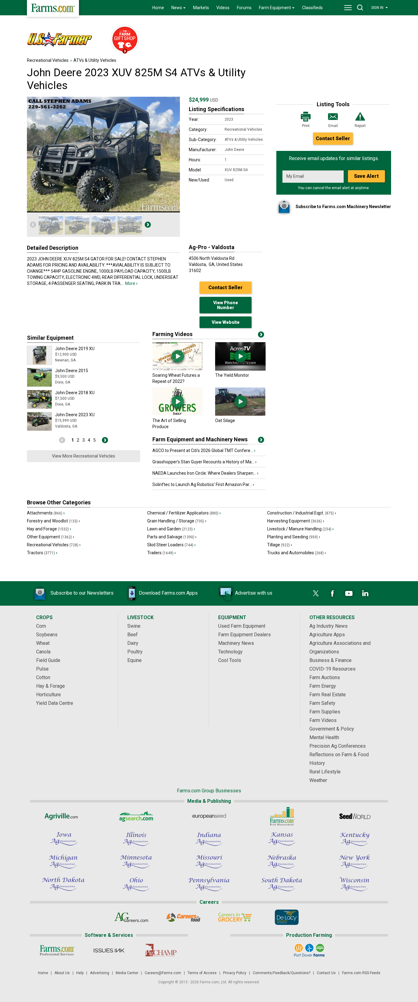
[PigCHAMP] (160, 950)
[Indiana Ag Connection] (209, 839)
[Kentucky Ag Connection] (354, 839)
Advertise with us (253, 593)
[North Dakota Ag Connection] (63, 884)
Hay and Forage (49, 528)
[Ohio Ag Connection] (136, 884)
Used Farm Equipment (241, 626)
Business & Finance (330, 660)
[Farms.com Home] (53, 8)
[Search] (360, 7)
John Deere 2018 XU (75, 392)
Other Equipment (50, 536)
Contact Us (326, 973)
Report (360, 126)
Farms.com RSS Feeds (361, 973)
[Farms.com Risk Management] (282, 816)
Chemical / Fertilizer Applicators (184, 512)
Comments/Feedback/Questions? (281, 973)
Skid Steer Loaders (171, 544)
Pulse (42, 669)
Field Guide (48, 660)
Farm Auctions (324, 677)
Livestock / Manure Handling (300, 528)
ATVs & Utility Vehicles (94, 60)
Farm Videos (323, 720)
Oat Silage (225, 420)
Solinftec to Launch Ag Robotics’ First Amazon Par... (203, 484)
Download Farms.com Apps (168, 593)
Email (333, 126)
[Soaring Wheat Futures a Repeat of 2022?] (177, 369)
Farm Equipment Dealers (244, 634)
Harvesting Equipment (295, 520)
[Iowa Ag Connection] (63, 839)
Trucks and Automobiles (296, 552)
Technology (230, 652)
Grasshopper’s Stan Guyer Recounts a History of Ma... (204, 461)
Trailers (161, 552)
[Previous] (33, 224)
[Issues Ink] (109, 950)
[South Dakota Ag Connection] (282, 884)
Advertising (99, 973)
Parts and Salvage (171, 536)
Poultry (135, 652)
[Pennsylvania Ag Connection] (209, 884)
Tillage (279, 544)
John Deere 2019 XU (75, 348)
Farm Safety (322, 703)
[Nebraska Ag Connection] (282, 861)
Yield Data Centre (54, 703)
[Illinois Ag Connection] (136, 839)
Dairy (132, 643)
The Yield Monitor (232, 375)
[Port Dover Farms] (309, 950)
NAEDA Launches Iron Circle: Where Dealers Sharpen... (205, 473)
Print (306, 126)
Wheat (43, 643)
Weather (318, 780)
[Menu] (348, 7)
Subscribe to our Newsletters (82, 593)
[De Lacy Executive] (286, 917)
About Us (62, 973)
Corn (41, 626)
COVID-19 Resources (332, 669)
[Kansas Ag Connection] (282, 839)
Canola (43, 652)
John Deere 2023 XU (75, 414)
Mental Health (324, 737)
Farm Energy (322, 686)
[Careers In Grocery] (235, 917)
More (131, 283)
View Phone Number (225, 305)
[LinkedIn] (365, 593)
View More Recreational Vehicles (83, 456)
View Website (226, 322)
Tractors (42, 552)
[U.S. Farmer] (65, 40)
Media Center (127, 973)
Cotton (43, 677)
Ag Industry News (328, 626)
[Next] (147, 224)
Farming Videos (172, 334)
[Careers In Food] (183, 917)
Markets (201, 7)
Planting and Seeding (293, 536)
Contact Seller (333, 138)
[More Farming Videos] (261, 335)
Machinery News (236, 643)
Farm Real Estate (327, 694)
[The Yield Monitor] (240, 369)
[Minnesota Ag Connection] (136, 861)
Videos (223, 7)
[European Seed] (209, 816)
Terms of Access (202, 973)
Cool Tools (229, 660)
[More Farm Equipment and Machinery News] (261, 441)
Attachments (46, 512)
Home (158, 7)
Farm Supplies (324, 712)
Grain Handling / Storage (176, 520)
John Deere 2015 (71, 370)
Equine (134, 660)
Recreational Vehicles (48, 60)
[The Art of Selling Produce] (177, 414)
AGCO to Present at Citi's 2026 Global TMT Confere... (203, 450)
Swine (133, 626)
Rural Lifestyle (325, 772)
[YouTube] (349, 593)
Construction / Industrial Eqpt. (301, 512)
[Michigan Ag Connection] (63, 861)
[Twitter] (316, 593)
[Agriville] (63, 816)
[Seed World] (354, 816)
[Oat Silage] (240, 414)
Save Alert (366, 176)
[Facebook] (332, 593)
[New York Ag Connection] (354, 861)
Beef (132, 634)
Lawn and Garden (171, 528)
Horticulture (48, 694)
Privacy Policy (234, 973)
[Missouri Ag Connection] (209, 861)
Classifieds (312, 7)
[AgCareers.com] (131, 917)
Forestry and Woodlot (53, 520)
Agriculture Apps (327, 634)
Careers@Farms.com (163, 973)
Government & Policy (331, 729)
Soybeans (47, 634)
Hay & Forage (50, 686)
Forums (244, 7)
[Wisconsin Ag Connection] (354, 884)
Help (80, 973)
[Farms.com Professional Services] (57, 950)
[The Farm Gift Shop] (122, 40)
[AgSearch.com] (136, 816)
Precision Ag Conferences (337, 746)
